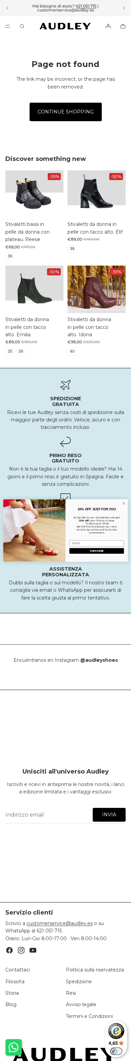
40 (72, 351)
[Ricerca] (22, 26)
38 (72, 248)
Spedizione (79, 982)
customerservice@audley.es (65, 9)
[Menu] (7, 26)
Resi (71, 993)
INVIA (109, 815)
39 (20, 351)
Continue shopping (66, 112)
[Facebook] (9, 951)
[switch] (116, 1051)
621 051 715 (86, 5)
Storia (12, 993)
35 (10, 351)
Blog (10, 1005)
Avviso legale (81, 1005)
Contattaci (17, 970)
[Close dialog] (124, 503)
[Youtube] (33, 951)
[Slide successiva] (123, 8)
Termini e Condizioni (89, 1016)
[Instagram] (21, 951)
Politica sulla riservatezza (95, 970)
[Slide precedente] (7, 8)
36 (10, 256)
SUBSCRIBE (96, 550)
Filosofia (15, 982)
